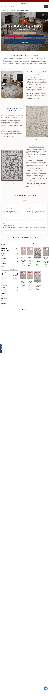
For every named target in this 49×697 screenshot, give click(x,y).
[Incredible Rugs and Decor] (24, 3)
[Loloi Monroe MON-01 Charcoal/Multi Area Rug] (37, 276)
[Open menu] (2, 3)
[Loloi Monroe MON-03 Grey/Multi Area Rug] (23, 275)
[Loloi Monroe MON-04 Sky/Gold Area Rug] (46, 251)
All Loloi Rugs (12, 10)
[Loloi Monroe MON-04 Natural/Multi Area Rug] (30, 251)
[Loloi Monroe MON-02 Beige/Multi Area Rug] (30, 275)
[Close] (1, 344)
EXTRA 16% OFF (1, 349)
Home (4, 10)
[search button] (46, 6)
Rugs (7, 10)
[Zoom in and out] (33, 243)
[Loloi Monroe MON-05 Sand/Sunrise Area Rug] (23, 251)
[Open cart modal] (46, 3)
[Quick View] (24, 249)
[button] (46, 688)
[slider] (2, 274)
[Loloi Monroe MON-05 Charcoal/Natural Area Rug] (37, 252)
